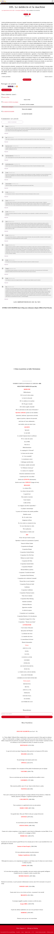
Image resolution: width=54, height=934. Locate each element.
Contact (22, 932)
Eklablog (35, 928)
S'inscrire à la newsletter (6, 89)
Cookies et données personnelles (40, 932)
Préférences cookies (50, 932)
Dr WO (7, 932)
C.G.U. (33, 932)
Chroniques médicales (20, 10)
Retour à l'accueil (27, 79)
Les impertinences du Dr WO (8, 10)
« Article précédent (5, 76)
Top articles (18, 932)
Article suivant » (49, 76)
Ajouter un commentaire (12, 122)
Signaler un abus (27, 932)
